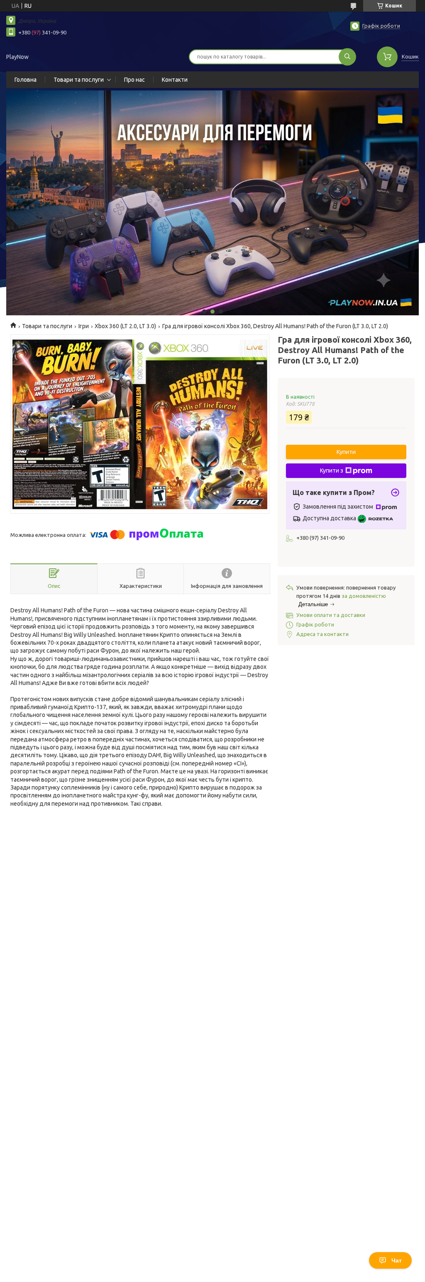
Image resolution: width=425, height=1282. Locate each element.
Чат (396, 1260)
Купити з (331, 470)
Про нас (134, 80)
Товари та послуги (79, 80)
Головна (26, 80)
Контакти (175, 80)
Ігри (83, 326)
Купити (346, 451)
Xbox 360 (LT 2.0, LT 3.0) (125, 326)
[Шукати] (347, 57)
